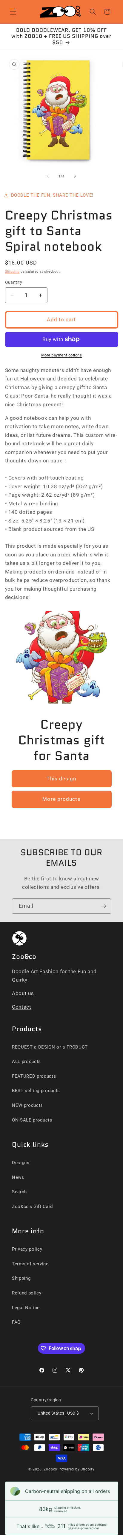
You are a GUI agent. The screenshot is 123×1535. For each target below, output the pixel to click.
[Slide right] (75, 176)
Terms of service (30, 1264)
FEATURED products (34, 1076)
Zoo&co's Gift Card (32, 1206)
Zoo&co (50, 1469)
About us (23, 993)
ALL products (26, 1061)
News (18, 1177)
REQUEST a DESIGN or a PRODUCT (50, 1047)
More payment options (61, 355)
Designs (21, 1162)
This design (61, 778)
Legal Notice (26, 1307)
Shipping (12, 272)
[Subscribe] (103, 906)
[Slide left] (47, 176)
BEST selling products (36, 1090)
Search (19, 1191)
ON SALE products (32, 1120)
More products (61, 799)
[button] (13, 12)
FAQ (16, 1322)
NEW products (27, 1105)
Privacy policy (27, 1249)
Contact (21, 1007)
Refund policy (26, 1293)
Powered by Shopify (77, 1469)
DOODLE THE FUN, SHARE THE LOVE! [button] (52, 195)
